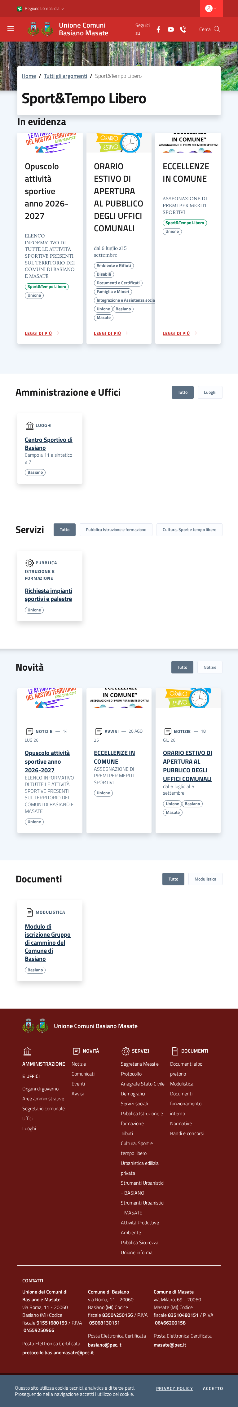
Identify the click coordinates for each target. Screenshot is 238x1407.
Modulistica (205, 879)
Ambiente (131, 1232)
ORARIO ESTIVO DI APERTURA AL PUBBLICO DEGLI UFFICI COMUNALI (118, 197)
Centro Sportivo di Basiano (49, 443)
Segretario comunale (43, 1108)
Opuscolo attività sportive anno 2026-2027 (46, 190)
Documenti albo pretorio (186, 1068)
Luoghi (210, 392)
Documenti (194, 1050)
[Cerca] (217, 29)
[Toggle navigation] (10, 28)
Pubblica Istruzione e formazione (116, 529)
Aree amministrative (43, 1098)
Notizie (210, 667)
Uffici (27, 1118)
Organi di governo (40, 1088)
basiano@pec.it (104, 1344)
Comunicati (83, 1073)
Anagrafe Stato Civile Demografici (143, 1088)
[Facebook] (156, 29)
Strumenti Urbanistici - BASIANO (142, 1187)
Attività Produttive (140, 1222)
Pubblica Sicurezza (139, 1242)
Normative (181, 1123)
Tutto (182, 392)
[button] (62, 8)
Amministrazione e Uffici (43, 1070)
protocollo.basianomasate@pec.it (53, 1352)
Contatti (32, 1280)
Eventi (78, 1083)
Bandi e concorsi (187, 1133)
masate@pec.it (170, 1344)
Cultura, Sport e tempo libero (189, 529)
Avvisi (112, 731)
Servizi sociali (134, 1103)
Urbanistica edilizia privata (140, 1168)
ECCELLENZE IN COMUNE (186, 172)
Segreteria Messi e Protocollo (140, 1068)
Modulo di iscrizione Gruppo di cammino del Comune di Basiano (48, 942)
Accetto (213, 1388)
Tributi (127, 1133)
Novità (90, 1050)
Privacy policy (174, 1388)
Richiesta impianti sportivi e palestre (48, 594)
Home (29, 76)
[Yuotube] (168, 29)
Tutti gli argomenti (65, 76)
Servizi (140, 1050)
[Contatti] (180, 29)
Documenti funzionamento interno (185, 1103)
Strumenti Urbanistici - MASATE (142, 1207)
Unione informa (136, 1252)
